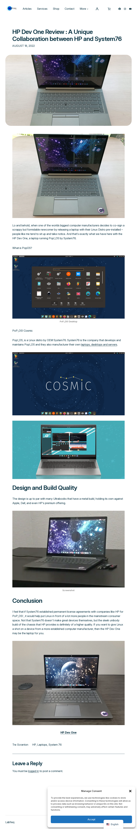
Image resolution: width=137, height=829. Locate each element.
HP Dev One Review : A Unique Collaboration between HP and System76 (67, 35)
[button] (130, 791)
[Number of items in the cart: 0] (109, 9)
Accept (91, 819)
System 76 (55, 744)
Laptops (42, 744)
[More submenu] (87, 9)
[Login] (97, 9)
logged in (33, 771)
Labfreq (9, 822)
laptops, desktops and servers (99, 344)
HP (34, 744)
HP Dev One (68, 732)
